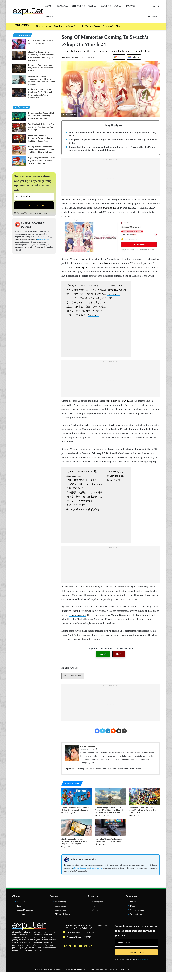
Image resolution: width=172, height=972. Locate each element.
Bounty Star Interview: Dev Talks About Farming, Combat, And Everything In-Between (41, 149)
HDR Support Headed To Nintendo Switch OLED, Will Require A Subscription (74, 841)
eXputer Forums (79, 868)
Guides (92, 6)
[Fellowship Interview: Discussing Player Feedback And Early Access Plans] (19, 138)
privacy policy (42, 213)
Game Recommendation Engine (66, 26)
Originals (62, 6)
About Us (21, 902)
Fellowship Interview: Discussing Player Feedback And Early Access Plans (40, 138)
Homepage (21, 914)
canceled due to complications (98, 263)
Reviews (106, 6)
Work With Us (136, 914)
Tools (117, 6)
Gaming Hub (97, 902)
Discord (133, 906)
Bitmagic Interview (43, 26)
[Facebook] (97, 730)
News (48, 6)
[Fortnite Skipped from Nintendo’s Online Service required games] (76, 796)
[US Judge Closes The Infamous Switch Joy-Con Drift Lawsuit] (110, 827)
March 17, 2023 (113, 480)
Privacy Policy (60, 902)
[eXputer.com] (28, 11)
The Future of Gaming (91, 26)
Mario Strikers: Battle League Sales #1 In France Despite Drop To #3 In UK (143, 810)
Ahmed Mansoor (70, 57)
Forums (130, 6)
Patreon (95, 910)
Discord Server (96, 868)
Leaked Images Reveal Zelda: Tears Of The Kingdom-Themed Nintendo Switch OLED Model (109, 810)
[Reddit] (113, 730)
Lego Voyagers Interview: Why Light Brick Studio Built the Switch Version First (41, 160)
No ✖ (118, 654)
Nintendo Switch (73, 676)
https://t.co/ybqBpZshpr (88, 509)
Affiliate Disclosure (62, 914)
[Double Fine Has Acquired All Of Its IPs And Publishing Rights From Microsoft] (19, 116)
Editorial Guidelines (25, 910)
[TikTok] (90, 945)
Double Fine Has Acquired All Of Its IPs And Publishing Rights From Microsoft (41, 116)
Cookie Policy (60, 906)
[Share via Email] (118, 730)
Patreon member (43, 239)
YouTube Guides (137, 910)
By (62, 57)
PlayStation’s (108, 26)
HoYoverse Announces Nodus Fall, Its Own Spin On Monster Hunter (41, 68)
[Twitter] (102, 730)
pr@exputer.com (87, 932)
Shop (94, 906)
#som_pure (93, 315)
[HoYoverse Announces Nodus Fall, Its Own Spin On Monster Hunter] (19, 68)
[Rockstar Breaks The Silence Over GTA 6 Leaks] (19, 44)
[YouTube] (80, 945)
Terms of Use (60, 910)
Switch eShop (109, 207)
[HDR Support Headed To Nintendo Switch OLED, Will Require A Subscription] (76, 827)
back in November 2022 (117, 400)
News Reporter (85, 749)
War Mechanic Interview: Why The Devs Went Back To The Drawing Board (41, 127)
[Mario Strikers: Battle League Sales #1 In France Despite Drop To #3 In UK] (144, 796)
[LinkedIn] (107, 730)
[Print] (124, 730)
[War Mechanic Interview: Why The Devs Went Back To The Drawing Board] (19, 127)
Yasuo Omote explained (78, 267)
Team (19, 906)
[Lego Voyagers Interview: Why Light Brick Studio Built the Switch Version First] (19, 161)
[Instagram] (85, 945)
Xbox (118, 26)
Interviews (78, 6)
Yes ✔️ (103, 654)
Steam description (77, 615)
